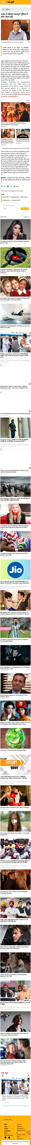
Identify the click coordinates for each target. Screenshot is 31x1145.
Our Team (20, 1138)
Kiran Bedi (5, 197)
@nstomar (16, 92)
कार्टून (5, 1133)
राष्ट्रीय (7, 9)
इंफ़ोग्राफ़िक (7, 1131)
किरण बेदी (18, 61)
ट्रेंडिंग (5, 1124)
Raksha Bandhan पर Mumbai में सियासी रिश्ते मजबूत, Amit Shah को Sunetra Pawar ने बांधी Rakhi (15, 1098)
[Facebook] (27, 26)
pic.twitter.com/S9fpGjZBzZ (9, 96)
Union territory (15, 200)
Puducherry (23, 197)
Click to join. (19, 191)
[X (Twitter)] (27, 30)
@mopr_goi (24, 92)
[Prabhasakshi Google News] (29, 42)
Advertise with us (21, 1131)
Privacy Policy (21, 1134)
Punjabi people (14, 197)
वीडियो (6, 1129)
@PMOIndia (16, 94)
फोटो (5, 1127)
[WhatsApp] (27, 33)
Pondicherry (6, 200)
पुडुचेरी (6, 61)
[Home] (3, 9)
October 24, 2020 (24, 148)
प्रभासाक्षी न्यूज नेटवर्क (6, 42)
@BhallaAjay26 (25, 94)
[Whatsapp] (14, 187)
